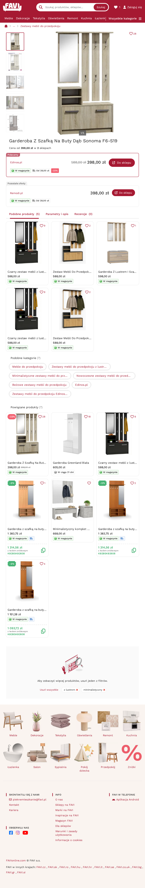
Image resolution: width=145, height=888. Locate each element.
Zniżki (132, 767)
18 (89, 416)
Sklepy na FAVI (64, 804)
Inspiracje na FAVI (67, 815)
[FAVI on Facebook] (11, 833)
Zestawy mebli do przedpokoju (40, 26)
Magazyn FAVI (64, 820)
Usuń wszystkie (49, 689)
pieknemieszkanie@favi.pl (29, 799)
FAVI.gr (11, 872)
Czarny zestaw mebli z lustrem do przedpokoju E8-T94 (45, 271)
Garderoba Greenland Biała (71, 462)
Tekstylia (39, 18)
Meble (9, 18)
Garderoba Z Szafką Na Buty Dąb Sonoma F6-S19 (40, 462)
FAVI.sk (53, 867)
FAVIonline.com (16, 860)
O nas (59, 799)
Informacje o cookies (68, 840)
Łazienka (101, 18)
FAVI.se (110, 867)
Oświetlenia (56, 18)
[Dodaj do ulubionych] (89, 483)
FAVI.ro (64, 867)
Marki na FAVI (64, 810)
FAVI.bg (137, 867)
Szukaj (101, 7)
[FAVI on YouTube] (25, 833)
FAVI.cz (41, 867)
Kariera (13, 810)
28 (134, 33)
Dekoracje (23, 18)
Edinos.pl (16, 162)
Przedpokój (108, 767)
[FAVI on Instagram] (18, 833)
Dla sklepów (63, 825)
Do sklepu (124, 162)
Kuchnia (86, 18)
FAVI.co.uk (123, 867)
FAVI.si (21, 872)
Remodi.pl (16, 193)
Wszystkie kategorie (123, 18)
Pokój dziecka (84, 769)
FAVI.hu (76, 867)
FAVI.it (98, 867)
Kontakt (14, 804)
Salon (37, 767)
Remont (72, 18)
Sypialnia (60, 767)
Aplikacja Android (127, 799)
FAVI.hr (88, 867)
